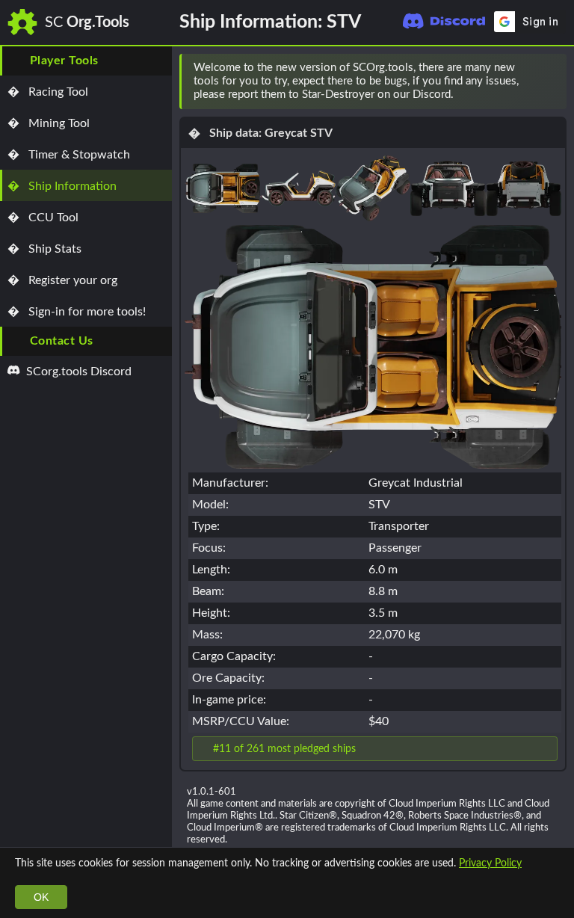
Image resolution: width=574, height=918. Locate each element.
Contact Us (61, 341)
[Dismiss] (549, 81)
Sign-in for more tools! (76, 312)
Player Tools (64, 61)
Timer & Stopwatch (68, 155)
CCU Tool (42, 218)
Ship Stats (44, 249)
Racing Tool (47, 92)
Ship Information (62, 186)
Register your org (62, 280)
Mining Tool (48, 123)
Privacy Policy (490, 863)
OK (41, 897)
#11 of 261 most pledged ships (284, 748)
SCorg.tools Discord (77, 372)
